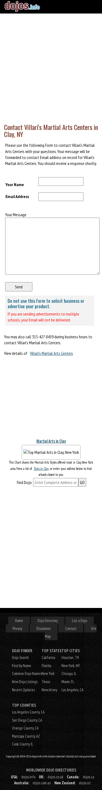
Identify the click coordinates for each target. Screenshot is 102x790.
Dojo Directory (48, 620)
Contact (70, 628)
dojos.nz (85, 782)
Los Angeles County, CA (28, 712)
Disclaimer (43, 628)
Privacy (17, 628)
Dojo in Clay (41, 468)
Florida (46, 665)
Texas (46, 681)
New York (48, 673)
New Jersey (49, 689)
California (48, 657)
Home (19, 620)
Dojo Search (20, 657)
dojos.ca (88, 776)
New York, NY (70, 665)
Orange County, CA (25, 728)
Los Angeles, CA (72, 689)
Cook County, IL (22, 744)
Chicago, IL (68, 673)
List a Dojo (79, 620)
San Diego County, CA (27, 720)
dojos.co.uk (55, 776)
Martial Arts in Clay (51, 441)
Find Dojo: (24, 482)
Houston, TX (70, 657)
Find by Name (21, 665)
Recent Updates (23, 689)
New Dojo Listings (25, 681)
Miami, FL (67, 681)
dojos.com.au (42, 782)
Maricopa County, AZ (26, 736)
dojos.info (28, 776)
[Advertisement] (51, 67)
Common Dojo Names (27, 673)
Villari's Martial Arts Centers (51, 353)
